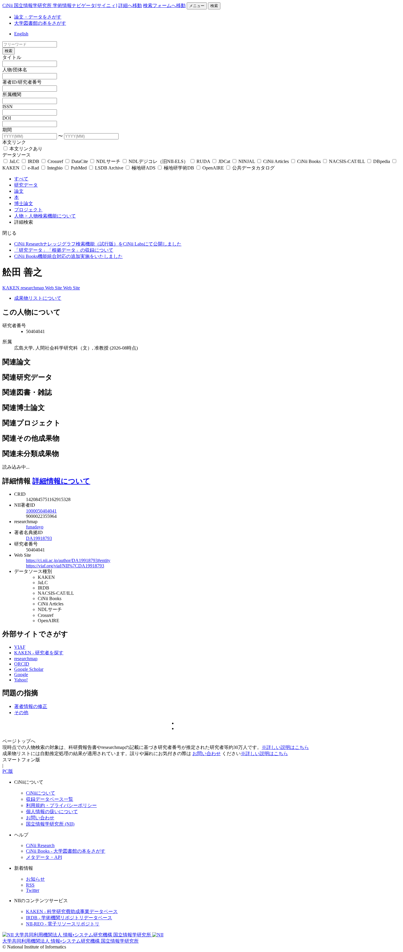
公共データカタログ (253, 167)
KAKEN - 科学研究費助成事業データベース (72, 911)
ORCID (21, 663)
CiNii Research (40, 845)
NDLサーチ (108, 161)
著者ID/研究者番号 (22, 82)
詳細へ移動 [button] (130, 5)
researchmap (33, 287)
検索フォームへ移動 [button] (164, 5)
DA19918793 (39, 538)
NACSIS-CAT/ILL (347, 161)
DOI (6, 118)
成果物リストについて (37, 298)
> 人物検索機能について (50, 215)
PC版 (7, 771)
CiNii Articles (276, 161)
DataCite (79, 161)
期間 (7, 129)
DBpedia (381, 161)
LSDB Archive (109, 167)
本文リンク (14, 142)
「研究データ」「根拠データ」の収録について (63, 250)
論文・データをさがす (37, 16)
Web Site (54, 287)
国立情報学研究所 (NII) (50, 823)
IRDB (33, 161)
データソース (16, 154)
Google (21, 674)
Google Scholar (28, 669)
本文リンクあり (25, 148)
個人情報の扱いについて (52, 811)
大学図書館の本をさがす (40, 23)
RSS (30, 884)
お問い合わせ (206, 753)
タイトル (11, 57)
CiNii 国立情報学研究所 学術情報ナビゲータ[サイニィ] (59, 5)
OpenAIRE (213, 167)
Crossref (55, 161)
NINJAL (246, 161)
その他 (21, 712)
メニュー (196, 6)
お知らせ (35, 879)
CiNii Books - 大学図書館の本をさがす (65, 851)
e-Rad (33, 167)
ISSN (7, 106)
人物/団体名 (14, 69)
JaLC (14, 161)
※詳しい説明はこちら (285, 747)
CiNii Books (309, 161)
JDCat (224, 161)
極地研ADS (143, 167)
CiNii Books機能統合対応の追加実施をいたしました (68, 256)
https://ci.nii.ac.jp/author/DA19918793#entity (68, 560)
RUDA (203, 161)
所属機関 (11, 94)
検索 (214, 6)
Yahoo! (21, 679)
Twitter (32, 890)
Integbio (55, 167)
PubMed (79, 167)
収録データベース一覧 (49, 799)
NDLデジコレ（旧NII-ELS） (158, 161)
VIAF (19, 647)
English (21, 33)
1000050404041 (41, 510)
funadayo (34, 526)
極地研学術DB (179, 167)
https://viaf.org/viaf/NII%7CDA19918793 (65, 565)
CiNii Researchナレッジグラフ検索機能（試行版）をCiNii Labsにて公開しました (97, 243)
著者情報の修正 (30, 706)
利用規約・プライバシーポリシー (61, 805)
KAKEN (11, 287)
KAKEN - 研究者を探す (38, 652)
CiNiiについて (40, 792)
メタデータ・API (44, 857)
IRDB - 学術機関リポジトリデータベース (69, 917)
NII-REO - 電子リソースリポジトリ (62, 923)
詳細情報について (61, 481)
